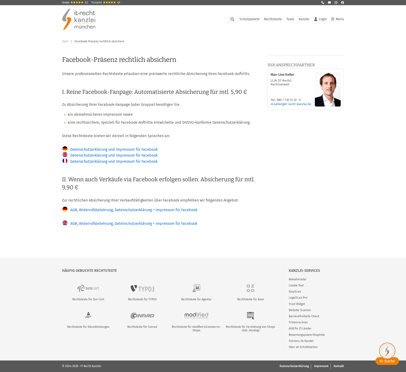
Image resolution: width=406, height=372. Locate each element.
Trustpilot (105, 2)
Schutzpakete (249, 19)
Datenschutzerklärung (294, 366)
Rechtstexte (273, 19)
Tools (290, 19)
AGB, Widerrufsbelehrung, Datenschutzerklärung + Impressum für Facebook (133, 210)
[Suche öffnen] (232, 19)
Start (65, 41)
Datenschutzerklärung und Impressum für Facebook (114, 149)
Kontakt (339, 366)
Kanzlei (304, 19)
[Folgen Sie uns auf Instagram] (336, 2)
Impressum (321, 366)
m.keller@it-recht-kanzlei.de (291, 104)
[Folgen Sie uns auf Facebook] (342, 2)
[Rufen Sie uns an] (322, 2)
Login (323, 19)
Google (75, 2)
